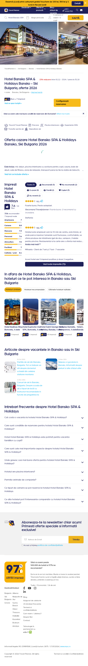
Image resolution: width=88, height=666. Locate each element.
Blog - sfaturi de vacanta (54, 10)
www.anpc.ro (65, 646)
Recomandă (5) (48, 185)
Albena (15, 593)
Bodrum (15, 623)
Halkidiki (15, 616)
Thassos (16, 612)
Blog (25, 597)
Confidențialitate (77, 654)
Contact (26, 620)
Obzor (15, 609)
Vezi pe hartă (36, 92)
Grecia (7, 603)
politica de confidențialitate (50, 545)
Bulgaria (7, 593)
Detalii (78, 3)
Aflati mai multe (63, 114)
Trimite (76, 539)
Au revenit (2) (35, 196)
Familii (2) (50, 190)
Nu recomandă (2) (69, 185)
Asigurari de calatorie (32, 600)
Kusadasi (16, 619)
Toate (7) (31, 185)
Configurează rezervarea (62, 102)
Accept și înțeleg (43, 545)
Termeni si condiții (61, 654)
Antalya (15, 626)
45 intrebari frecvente (32, 604)
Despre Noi (27, 617)
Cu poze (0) (34, 190)
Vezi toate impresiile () (53, 264)
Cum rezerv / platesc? (32, 614)
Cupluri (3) (65, 190)
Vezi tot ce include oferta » (16, 174)
